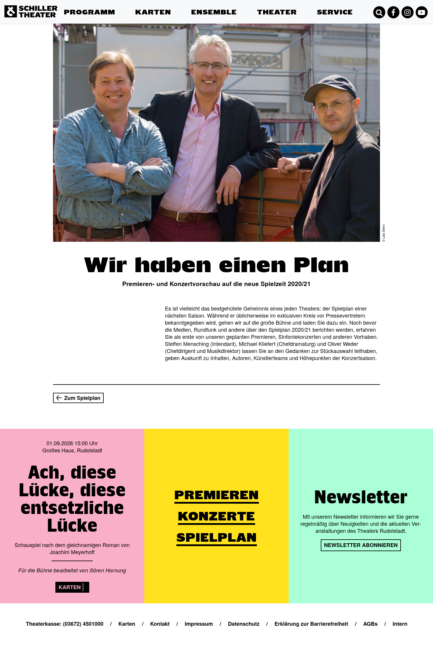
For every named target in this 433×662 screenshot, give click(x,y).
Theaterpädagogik (278, 39)
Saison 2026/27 (82, 80)
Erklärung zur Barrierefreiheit (311, 623)
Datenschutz (244, 623)
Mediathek (329, 39)
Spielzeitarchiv (274, 47)
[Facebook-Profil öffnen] (393, 12)
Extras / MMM (80, 64)
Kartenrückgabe (154, 54)
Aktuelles (268, 23)
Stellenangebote (336, 47)
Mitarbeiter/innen (211, 39)
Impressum (199, 623)
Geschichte (270, 56)
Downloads (330, 56)
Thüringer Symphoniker (218, 31)
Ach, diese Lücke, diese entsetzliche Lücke (72, 498)
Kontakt (326, 23)
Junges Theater (82, 56)
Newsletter (329, 64)
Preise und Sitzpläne (148, 43)
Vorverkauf (148, 23)
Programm (89, 12)
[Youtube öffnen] (421, 12)
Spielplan (75, 23)
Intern (400, 623)
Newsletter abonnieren (361, 545)
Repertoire (76, 39)
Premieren (76, 31)
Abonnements (151, 31)
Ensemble (214, 12)
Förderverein (272, 31)
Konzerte (74, 47)
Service (335, 12)
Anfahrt (325, 31)
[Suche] (379, 12)
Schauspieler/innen (213, 23)
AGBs (370, 623)
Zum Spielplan (82, 398)
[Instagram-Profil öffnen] (407, 12)
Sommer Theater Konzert (93, 72)
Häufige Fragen (335, 72)
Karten (153, 12)
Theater (277, 12)
